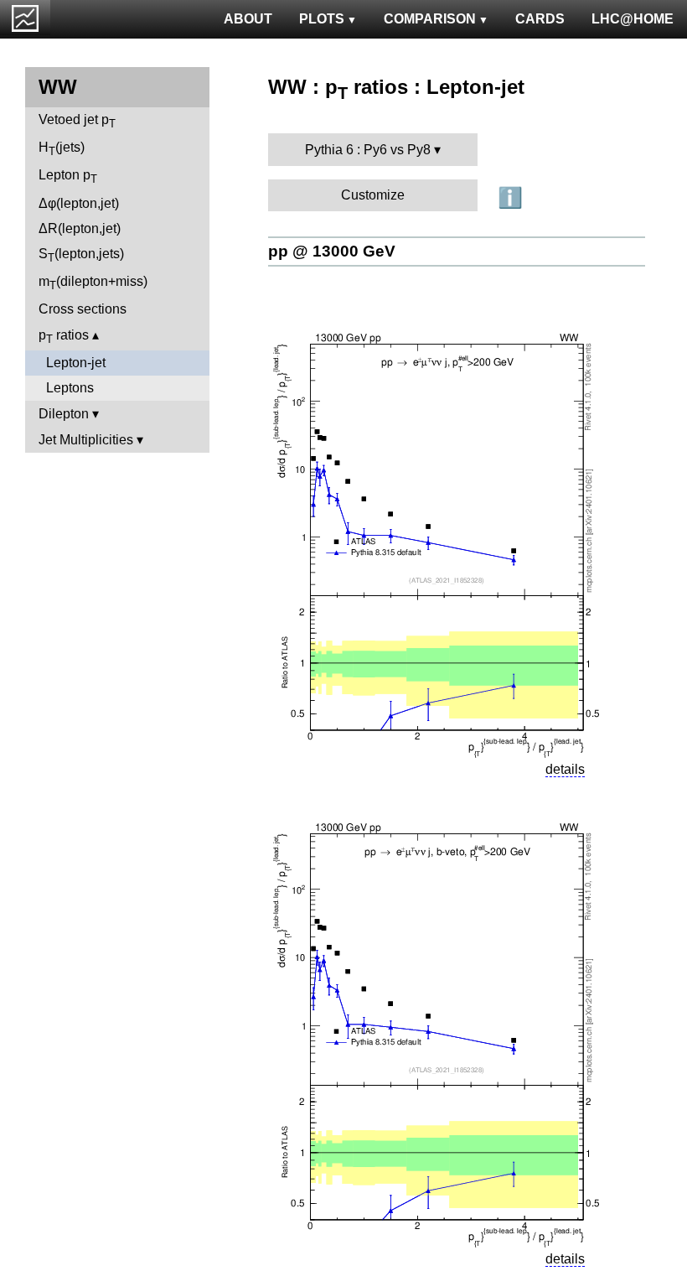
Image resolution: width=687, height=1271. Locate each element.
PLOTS (321, 19)
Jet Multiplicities (86, 440)
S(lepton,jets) (81, 255)
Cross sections (83, 309)
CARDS (540, 19)
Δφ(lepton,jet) (79, 203)
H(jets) (62, 149)
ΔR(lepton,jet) (80, 228)
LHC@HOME (632, 19)
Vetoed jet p (77, 121)
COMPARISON (430, 19)
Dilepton (64, 414)
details (565, 769)
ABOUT (248, 19)
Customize (373, 195)
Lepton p (68, 176)
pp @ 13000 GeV (331, 251)
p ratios (64, 336)
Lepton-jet (76, 362)
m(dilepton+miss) (93, 283)
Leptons (70, 388)
